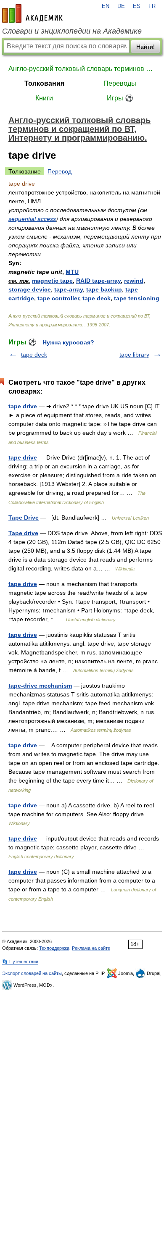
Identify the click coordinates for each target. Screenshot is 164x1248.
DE (121, 6)
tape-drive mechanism (40, 685)
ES (136, 6)
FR (152, 6)
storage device (29, 289)
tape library (134, 354)
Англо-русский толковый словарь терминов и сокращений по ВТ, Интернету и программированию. (82, 68)
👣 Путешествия (20, 961)
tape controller (58, 298)
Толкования (44, 83)
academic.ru (32, 13)
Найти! (145, 46)
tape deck (96, 298)
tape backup (104, 289)
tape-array (68, 289)
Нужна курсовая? (68, 342)
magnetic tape (52, 280)
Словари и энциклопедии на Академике (72, 31)
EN (105, 6)
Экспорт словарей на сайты (32, 973)
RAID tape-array (98, 280)
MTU (72, 271)
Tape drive (23, 533)
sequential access (32, 218)
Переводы (119, 83)
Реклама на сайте (91, 948)
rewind (133, 280)
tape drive (22, 406)
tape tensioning (136, 298)
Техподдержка (54, 948)
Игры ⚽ (120, 98)
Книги (44, 98)
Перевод (59, 171)
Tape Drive (23, 517)
